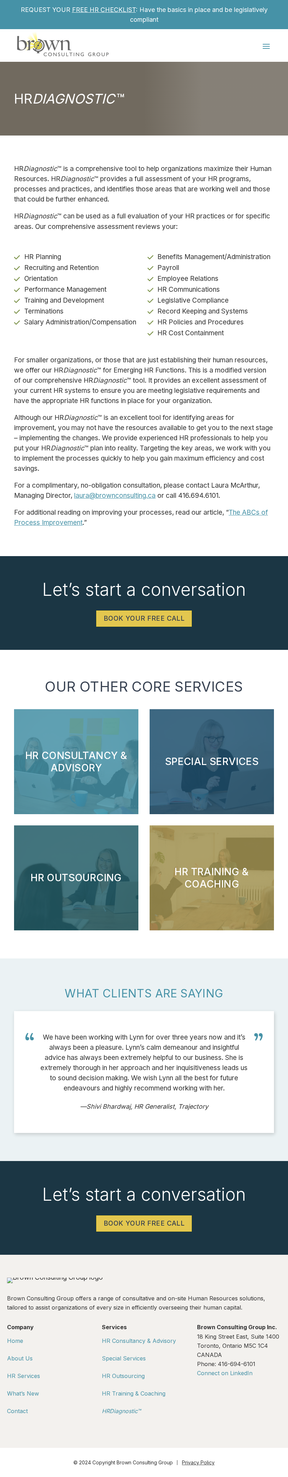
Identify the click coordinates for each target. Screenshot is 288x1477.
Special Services (124, 1358)
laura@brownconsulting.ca (115, 496)
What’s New (23, 1393)
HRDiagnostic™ (121, 1411)
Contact (17, 1411)
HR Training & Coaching (133, 1393)
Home (15, 1340)
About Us (20, 1358)
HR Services (23, 1375)
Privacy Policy (198, 1462)
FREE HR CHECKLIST (104, 9)
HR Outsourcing (123, 1375)
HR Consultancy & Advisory (139, 1340)
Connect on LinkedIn (225, 1373)
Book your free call (144, 618)
